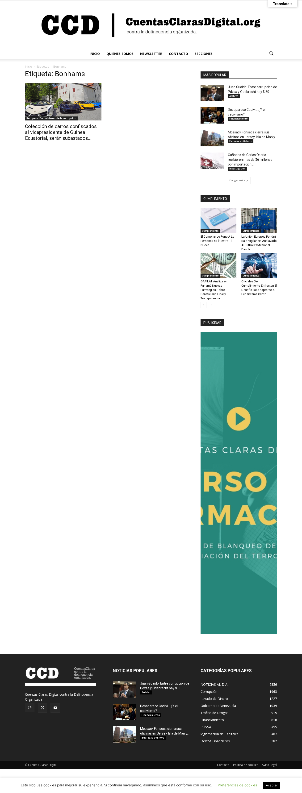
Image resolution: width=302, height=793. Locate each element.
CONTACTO (178, 53)
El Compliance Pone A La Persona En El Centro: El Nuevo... (217, 241)
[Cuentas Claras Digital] (151, 24)
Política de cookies (245, 765)
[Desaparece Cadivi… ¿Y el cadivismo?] (212, 115)
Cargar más (237, 180)
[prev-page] (203, 305)
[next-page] (211, 305)
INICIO (95, 53)
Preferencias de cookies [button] (237, 785)
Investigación (237, 168)
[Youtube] (55, 708)
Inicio (28, 67)
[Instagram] (29, 707)
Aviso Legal (269, 765)
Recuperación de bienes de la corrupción (51, 118)
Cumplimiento (210, 230)
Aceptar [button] (271, 785)
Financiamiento (238, 118)
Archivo (233, 96)
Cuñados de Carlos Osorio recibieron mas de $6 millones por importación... (250, 159)
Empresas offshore (240, 141)
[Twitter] (42, 708)
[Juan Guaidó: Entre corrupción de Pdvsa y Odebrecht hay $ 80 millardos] (212, 93)
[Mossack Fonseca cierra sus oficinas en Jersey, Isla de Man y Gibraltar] (212, 138)
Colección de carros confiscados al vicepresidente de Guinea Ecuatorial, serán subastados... (61, 132)
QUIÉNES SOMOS (120, 53)
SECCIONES (204, 53)
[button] (271, 54)
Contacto (223, 765)
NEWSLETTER (151, 53)
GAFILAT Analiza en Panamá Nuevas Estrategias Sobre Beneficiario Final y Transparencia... (214, 290)
